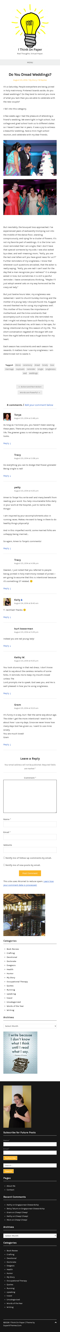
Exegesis (11, 965)
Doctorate (11, 961)
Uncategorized (14, 1002)
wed (25, 373)
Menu (30, 62)
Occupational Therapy (17, 981)
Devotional (12, 957)
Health (10, 969)
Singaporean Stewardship (27, 1205)
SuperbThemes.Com (12, 1325)
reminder (31, 369)
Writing (10, 1010)
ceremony (27, 365)
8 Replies (43, 80)
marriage (9, 369)
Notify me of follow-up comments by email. (28, 858)
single (40, 369)
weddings (33, 373)
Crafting (11, 953)
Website (7, 845)
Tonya (17, 414)
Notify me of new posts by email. (23, 865)
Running (11, 989)
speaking (11, 994)
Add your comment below (39, 405)
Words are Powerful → (30, 392)
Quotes (10, 985)
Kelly (17, 599)
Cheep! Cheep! (21, 1212)
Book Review (13, 949)
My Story (33, 80)
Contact (10, 1190)
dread (37, 365)
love (52, 365)
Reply (6, 443)
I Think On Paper (30, 49)
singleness (51, 369)
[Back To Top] (56, 1322)
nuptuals (20, 369)
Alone (18, 365)
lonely (45, 365)
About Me (11, 1186)
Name (7, 819)
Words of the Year (15, 1006)
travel (9, 998)
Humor (10, 973)
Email (7, 832)
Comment (30, 777)
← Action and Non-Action (30, 387)
